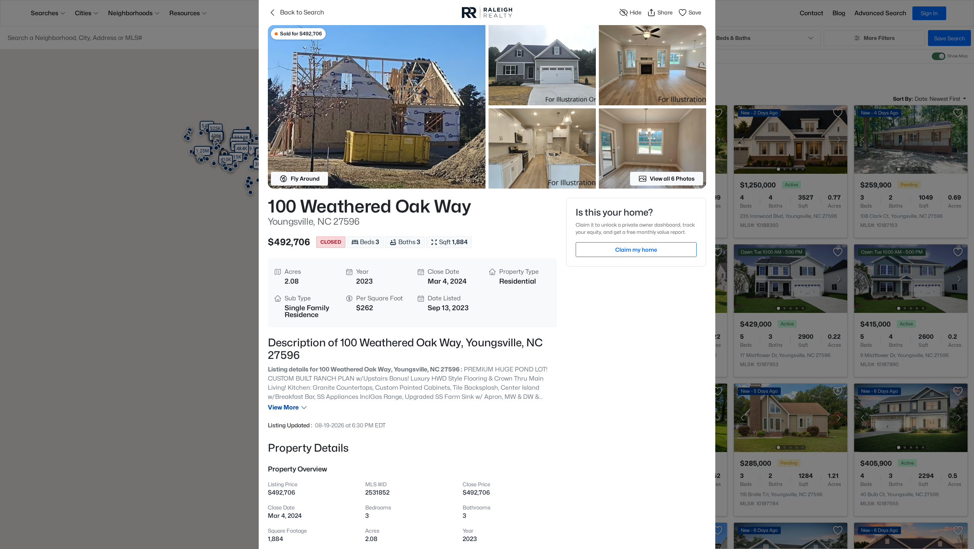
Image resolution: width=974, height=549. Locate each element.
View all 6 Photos (672, 178)
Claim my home (636, 249)
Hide (635, 12)
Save (695, 12)
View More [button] (283, 407)
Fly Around (305, 178)
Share (665, 12)
